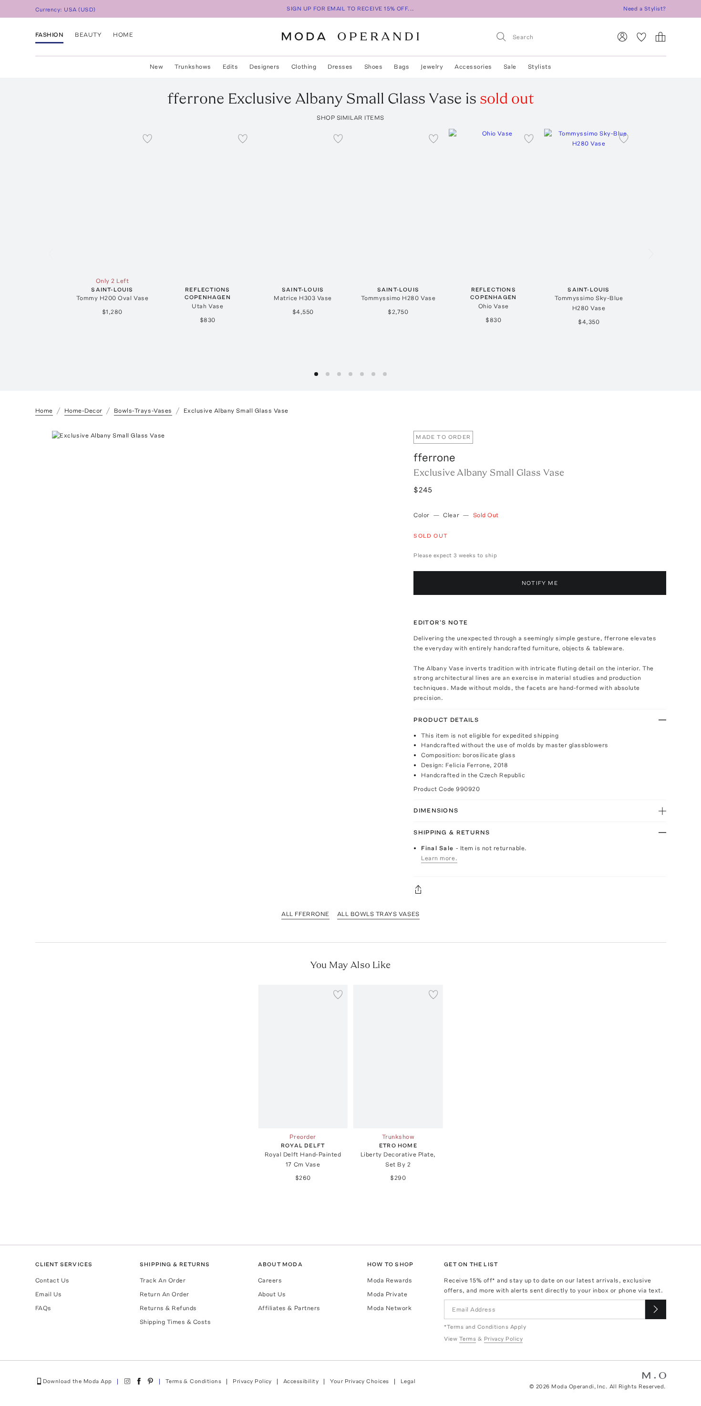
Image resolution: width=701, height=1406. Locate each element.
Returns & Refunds (168, 1308)
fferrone (434, 457)
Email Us (48, 1294)
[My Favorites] (641, 36)
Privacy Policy (252, 1381)
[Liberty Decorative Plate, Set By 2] (398, 1056)
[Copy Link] (539, 889)
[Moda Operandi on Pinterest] (150, 1381)
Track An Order (163, 1280)
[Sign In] (622, 36)
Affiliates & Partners (289, 1308)
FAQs (43, 1308)
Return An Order (164, 1294)
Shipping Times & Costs (175, 1321)
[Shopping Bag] (660, 36)
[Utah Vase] (207, 200)
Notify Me (540, 583)
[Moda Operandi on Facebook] (139, 1381)
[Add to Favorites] (147, 138)
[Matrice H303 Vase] (303, 200)
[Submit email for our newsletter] (655, 1309)
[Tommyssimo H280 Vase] (398, 200)
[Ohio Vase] (493, 200)
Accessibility (301, 1381)
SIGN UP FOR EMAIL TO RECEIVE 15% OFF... (350, 8)
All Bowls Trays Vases (378, 913)
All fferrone (305, 913)
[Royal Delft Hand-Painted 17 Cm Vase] (303, 1056)
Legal (408, 1381)
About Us (272, 1294)
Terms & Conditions (193, 1381)
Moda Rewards (389, 1280)
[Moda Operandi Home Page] (350, 37)
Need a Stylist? (644, 8)
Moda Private (387, 1294)
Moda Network (389, 1308)
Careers (270, 1280)
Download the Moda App (77, 1381)
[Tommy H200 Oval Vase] (112, 200)
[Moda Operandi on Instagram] (127, 1381)
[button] (316, 374)
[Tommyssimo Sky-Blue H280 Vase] (589, 200)
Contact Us (52, 1280)
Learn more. (439, 858)
